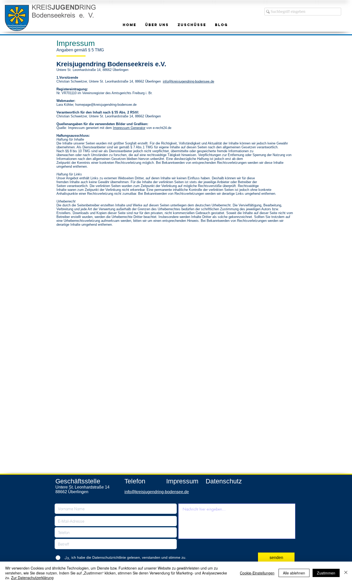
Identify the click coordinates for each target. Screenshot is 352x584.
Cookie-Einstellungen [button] (257, 572)
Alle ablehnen (294, 572)
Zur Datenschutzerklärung (32, 577)
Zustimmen (326, 572)
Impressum (182, 481)
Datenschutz (224, 481)
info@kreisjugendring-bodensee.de (188, 81)
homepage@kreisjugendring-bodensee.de (106, 105)
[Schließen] (346, 573)
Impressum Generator (129, 128)
